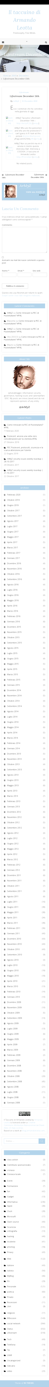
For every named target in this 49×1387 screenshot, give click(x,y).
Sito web (37, 270)
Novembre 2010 (14, 944)
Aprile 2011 (12, 917)
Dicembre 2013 (14, 753)
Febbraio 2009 (13, 1055)
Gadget (10, 1196)
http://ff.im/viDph (24, 157)
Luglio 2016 (12, 590)
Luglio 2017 (12, 526)
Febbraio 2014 (13, 743)
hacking (10, 1236)
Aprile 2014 (12, 732)
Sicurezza (11, 1227)
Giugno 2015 (13, 658)
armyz (36, 123)
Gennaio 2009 (13, 1060)
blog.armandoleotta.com (33, 1130)
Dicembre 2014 (14, 690)
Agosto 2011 (13, 896)
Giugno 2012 (13, 843)
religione (11, 1313)
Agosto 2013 (13, 775)
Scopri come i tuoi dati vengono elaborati (21, 295)
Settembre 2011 (14, 891)
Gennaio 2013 (13, 806)
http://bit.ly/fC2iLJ (24, 123)
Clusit (9, 1211)
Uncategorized (13, 1360)
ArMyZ (16, 101)
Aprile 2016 (12, 605)
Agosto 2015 (13, 648)
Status (10, 1329)
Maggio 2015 (13, 664)
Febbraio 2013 (13, 801)
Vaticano (11, 1366)
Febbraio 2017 (13, 553)
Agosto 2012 (13, 833)
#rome (26, 136)
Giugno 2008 (13, 1097)
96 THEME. (29, 1383)
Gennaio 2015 (13, 685)
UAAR (9, 1355)
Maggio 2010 (13, 976)
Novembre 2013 (14, 759)
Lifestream (24, 92)
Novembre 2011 (14, 880)
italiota (10, 1270)
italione (10, 1265)
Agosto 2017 (13, 521)
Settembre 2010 (14, 954)
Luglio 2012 (12, 838)
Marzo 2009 (12, 1050)
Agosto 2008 (13, 1087)
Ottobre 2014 (13, 701)
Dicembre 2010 (14, 939)
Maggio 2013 (13, 785)
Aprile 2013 (12, 790)
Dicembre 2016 (14, 563)
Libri (9, 1306)
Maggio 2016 (13, 600)
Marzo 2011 (12, 923)
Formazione (12, 1186)
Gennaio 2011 (13, 933)
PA (8, 1281)
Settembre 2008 (14, 1081)
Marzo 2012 (12, 859)
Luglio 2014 (12, 716)
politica (10, 1292)
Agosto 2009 (13, 1023)
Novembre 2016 (14, 568)
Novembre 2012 (14, 817)
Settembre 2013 (14, 769)
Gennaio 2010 (13, 997)
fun (8, 1191)
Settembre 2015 (14, 642)
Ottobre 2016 (13, 574)
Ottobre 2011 (13, 886)
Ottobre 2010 (13, 949)
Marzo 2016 (12, 611)
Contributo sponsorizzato (19, 1165)
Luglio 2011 (12, 902)
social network (13, 1323)
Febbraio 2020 (13, 494)
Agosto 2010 (13, 960)
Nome (5, 270)
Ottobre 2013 (13, 764)
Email (21, 270)
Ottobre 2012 (13, 822)
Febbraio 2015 (13, 679)
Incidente (11, 1241)
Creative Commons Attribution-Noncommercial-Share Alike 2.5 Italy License (24, 1125)
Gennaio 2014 (13, 748)
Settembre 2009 (14, 1018)
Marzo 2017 (12, 547)
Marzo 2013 (12, 796)
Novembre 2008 (14, 1071)
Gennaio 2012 (13, 870)
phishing (11, 1247)
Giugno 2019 (13, 505)
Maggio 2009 (13, 1039)
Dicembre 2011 (14, 875)
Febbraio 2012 (13, 865)
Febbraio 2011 (13, 928)
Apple (9, 1206)
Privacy (10, 1252)
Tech (9, 1339)
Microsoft (11, 1216)
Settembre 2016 (14, 579)
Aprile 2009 (12, 1044)
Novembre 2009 (14, 1007)
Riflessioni (11, 1318)
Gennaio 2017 (13, 558)
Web (9, 1259)
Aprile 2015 (12, 669)
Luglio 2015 (12, 653)
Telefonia (11, 1344)
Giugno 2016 (13, 595)
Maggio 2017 (13, 537)
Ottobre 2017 (13, 510)
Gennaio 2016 (13, 621)
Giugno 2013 (13, 780)
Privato (10, 1297)
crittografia (12, 1231)
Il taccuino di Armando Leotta (24, 20)
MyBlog (10, 1276)
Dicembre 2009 (14, 1002)
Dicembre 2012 (14, 812)
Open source (13, 1222)
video (9, 1371)
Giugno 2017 (13, 531)
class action (12, 1159)
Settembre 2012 (14, 828)
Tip (8, 1350)
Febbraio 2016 (13, 616)
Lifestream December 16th (37, 175)
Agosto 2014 (13, 711)
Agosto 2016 (13, 584)
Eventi (10, 1181)
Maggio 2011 (13, 912)
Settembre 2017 (14, 516)
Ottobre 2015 (13, 637)
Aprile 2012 (12, 854)
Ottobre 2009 (13, 1013)
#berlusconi (35, 136)
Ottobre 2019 (13, 500)
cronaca (11, 1170)
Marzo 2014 (12, 738)
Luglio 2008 (12, 1092)
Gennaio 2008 (13, 1102)
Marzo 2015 (12, 674)
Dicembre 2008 (14, 1065)
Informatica (12, 1202)
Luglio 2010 (12, 965)
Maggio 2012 (13, 849)
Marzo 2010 (12, 986)
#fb (32, 139)
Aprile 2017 (12, 542)
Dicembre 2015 (14, 627)
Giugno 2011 (13, 907)
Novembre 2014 (14, 695)
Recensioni (12, 1302)
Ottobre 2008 (13, 1076)
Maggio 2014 (13, 727)
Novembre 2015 (14, 632)
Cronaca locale (14, 1174)
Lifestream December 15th (24, 96)
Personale (11, 1286)
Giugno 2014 (13, 722)
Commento (7, 225)
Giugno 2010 (13, 970)
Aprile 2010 (12, 981)
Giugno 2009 (13, 1034)
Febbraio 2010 (13, 991)
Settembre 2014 (14, 706)
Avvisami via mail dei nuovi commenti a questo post (23, 261)
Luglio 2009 (12, 1028)
